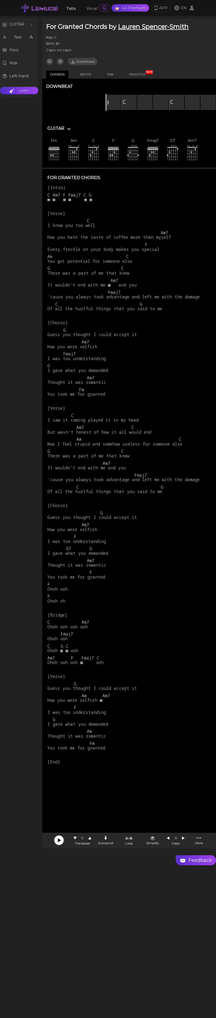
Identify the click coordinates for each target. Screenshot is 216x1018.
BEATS (85, 74)
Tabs (71, 8)
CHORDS (57, 74)
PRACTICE (139, 73)
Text (18, 37)
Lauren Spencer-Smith (153, 26)
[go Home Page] (39, 8)
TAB (110, 74)
